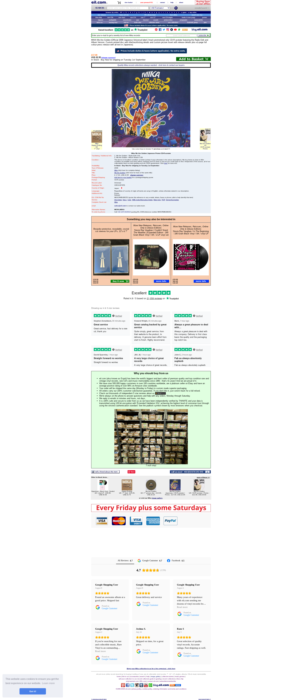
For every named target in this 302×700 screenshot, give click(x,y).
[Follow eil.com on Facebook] (128, 686)
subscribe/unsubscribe (168, 681)
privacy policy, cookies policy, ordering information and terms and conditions (159, 689)
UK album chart (150, 15)
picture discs (168, 20)
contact (162, 2)
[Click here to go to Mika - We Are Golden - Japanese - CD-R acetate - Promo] (175, 489)
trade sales (137, 22)
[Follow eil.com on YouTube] (146, 686)
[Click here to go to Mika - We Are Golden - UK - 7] (151, 489)
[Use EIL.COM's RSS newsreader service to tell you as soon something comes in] (175, 685)
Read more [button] (182, 607)
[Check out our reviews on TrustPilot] (160, 393)
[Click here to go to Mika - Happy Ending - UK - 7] (126, 489)
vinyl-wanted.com (132, 681)
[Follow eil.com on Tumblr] (141, 686)
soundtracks (127, 20)
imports (100, 20)
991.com (143, 681)
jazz (137, 20)
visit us (126, 22)
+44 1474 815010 (124, 212)
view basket (128, 2)
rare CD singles (167, 17)
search (142, 676)
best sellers (173, 15)
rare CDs (110, 17)
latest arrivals (124, 15)
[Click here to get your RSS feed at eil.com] (185, 30)
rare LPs (133, 17)
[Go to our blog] (200, 30)
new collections (173, 22)
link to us (125, 676)
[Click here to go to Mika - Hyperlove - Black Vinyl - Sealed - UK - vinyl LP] (102, 489)
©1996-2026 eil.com (123, 689)
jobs (205, 22)
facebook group (192, 22)
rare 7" (143, 17)
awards (155, 20)
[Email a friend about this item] (105, 472)
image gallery (155, 676)
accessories (134, 676)
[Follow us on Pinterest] (156, 30)
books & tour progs (188, 17)
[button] (194, 520)
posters (204, 17)
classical (145, 20)
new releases (102, 15)
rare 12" (153, 17)
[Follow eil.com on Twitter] (132, 686)
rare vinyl (121, 17)
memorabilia (198, 20)
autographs (183, 20)
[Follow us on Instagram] (167, 30)
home (119, 676)
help (172, 2)
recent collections (169, 679)
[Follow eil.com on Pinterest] (123, 686)
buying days (113, 22)
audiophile (112, 20)
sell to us (100, 22)
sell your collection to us (127, 679)
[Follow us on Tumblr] (171, 30)
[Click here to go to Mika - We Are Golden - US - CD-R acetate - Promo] (199, 489)
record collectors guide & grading (149, 679)
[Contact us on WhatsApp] (179, 30)
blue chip (98, 17)
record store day (197, 15)
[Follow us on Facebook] (160, 30)
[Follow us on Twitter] (164, 30)
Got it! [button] (32, 691)
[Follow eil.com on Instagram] (137, 686)
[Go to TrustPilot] (123, 31)
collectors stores (154, 22)
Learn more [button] (48, 683)
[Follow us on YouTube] (175, 30)
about (181, 2)
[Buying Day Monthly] (151, 511)
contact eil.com (153, 681)
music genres (180, 676)
